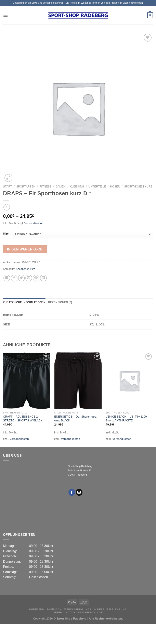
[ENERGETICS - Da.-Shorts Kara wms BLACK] (78, 380)
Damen (60, 186)
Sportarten (25, 186)
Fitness (45, 186)
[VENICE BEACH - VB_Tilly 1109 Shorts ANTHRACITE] (129, 380)
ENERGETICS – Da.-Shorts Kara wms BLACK (75, 418)
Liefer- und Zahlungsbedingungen (78, 612)
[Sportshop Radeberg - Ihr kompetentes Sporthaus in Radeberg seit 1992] (78, 15)
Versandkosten (33, 223)
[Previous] (3, 399)
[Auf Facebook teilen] (14, 278)
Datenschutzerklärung (65, 609)
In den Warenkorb (25, 249)
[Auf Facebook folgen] (71, 492)
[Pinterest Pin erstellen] (36, 278)
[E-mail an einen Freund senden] (28, 278)
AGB (88, 609)
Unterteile (97, 186)
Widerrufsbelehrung (110, 609)
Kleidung (77, 186)
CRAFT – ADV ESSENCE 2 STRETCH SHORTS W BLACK (22, 418)
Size (6, 233)
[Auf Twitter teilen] (21, 278)
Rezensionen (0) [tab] (60, 302)
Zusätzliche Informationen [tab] (24, 302)
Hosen (115, 186)
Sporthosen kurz (138, 186)
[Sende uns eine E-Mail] (79, 492)
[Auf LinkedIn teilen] (43, 278)
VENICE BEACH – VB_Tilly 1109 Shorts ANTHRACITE (126, 418)
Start (7, 186)
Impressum (36, 609)
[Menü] (5, 15)
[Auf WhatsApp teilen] (6, 278)
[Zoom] (8, 178)
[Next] (153, 399)
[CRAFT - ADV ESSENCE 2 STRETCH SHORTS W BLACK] (26, 380)
